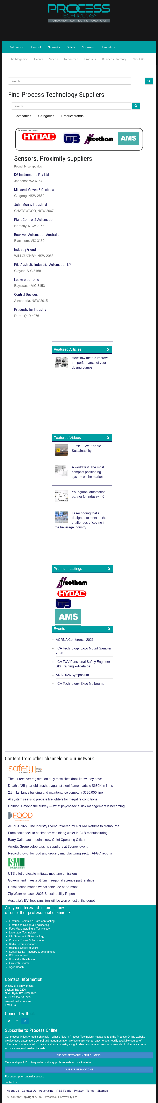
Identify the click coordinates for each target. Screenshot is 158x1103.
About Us (138, 59)
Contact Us (29, 1090)
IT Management (18, 955)
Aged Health (16, 967)
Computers (108, 47)
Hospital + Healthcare (22, 959)
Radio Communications (23, 944)
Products (90, 59)
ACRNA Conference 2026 (75, 639)
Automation (16, 47)
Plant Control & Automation (34, 219)
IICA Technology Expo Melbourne (80, 683)
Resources (71, 59)
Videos (53, 59)
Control (36, 47)
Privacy (79, 1090)
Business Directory (114, 59)
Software (88, 47)
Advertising (46, 1090)
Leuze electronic (26, 279)
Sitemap (102, 1090)
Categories (46, 116)
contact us (11, 1082)
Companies (22, 116)
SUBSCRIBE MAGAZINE (79, 1069)
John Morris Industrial (30, 204)
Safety (71, 47)
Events (38, 59)
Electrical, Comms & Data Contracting (32, 921)
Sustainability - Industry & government (32, 951)
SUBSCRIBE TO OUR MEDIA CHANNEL (79, 1055)
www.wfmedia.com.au (18, 1001)
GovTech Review (19, 963)
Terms (90, 1090)
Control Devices (26, 294)
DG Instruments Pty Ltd (31, 174)
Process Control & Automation (27, 940)
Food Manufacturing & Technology (29, 928)
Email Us (10, 1004)
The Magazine (18, 59)
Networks (54, 47)
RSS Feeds (63, 1090)
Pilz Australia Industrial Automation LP (42, 264)
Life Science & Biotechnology (26, 936)
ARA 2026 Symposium (72, 675)
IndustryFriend (25, 249)
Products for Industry (30, 309)
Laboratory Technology (22, 932)
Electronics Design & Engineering (29, 924)
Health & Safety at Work (23, 947)
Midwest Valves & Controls (34, 189)
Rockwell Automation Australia (36, 234)
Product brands (72, 116)
